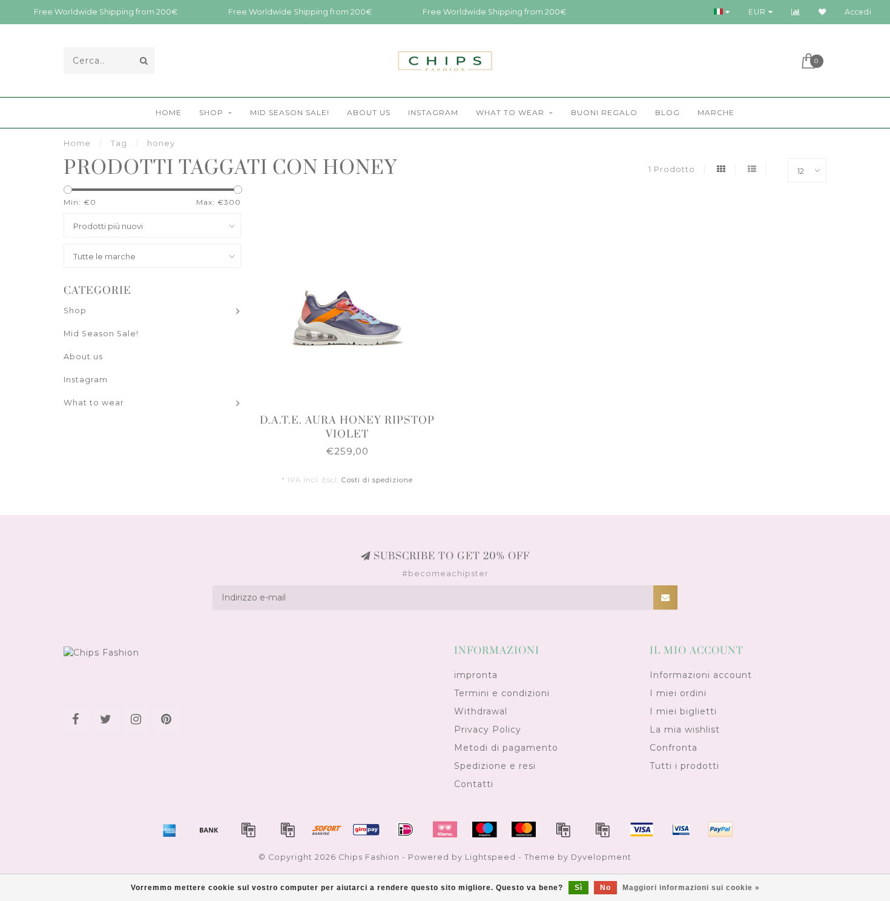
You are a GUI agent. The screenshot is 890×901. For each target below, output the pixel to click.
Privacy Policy (487, 729)
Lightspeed (490, 857)
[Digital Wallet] (287, 829)
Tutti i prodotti (684, 765)
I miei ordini (678, 693)
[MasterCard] (524, 829)
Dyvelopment (601, 857)
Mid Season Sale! (289, 112)
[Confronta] (795, 11)
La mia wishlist (685, 729)
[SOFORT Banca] (327, 829)
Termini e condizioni (502, 693)
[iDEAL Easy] (406, 829)
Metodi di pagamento (506, 747)
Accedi (858, 11)
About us (369, 112)
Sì (578, 887)
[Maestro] (484, 829)
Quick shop (353, 416)
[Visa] (642, 829)
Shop (211, 112)
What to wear (510, 112)
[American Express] (169, 829)
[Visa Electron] (681, 829)
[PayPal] (563, 829)
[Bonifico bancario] (209, 829)
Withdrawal (480, 711)
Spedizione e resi (495, 765)
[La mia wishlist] (822, 11)
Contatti (473, 784)
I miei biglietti (683, 711)
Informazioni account (701, 675)
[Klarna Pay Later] (445, 829)
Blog (667, 112)
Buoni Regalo (604, 112)
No (605, 887)
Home (169, 112)
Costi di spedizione (377, 480)
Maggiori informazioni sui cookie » (691, 887)
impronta (476, 675)
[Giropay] (366, 829)
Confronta (673, 747)
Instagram (433, 112)
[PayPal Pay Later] (602, 829)
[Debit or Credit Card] (248, 829)
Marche (715, 112)
